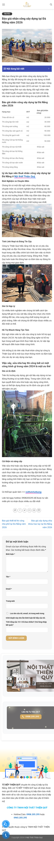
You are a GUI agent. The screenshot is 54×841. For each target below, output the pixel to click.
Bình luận (10, 554)
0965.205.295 (20, 817)
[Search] (51, 4)
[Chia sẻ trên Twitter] (24, 510)
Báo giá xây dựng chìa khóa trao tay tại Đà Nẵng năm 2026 (40, 524)
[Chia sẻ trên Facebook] (20, 510)
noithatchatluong (33, 492)
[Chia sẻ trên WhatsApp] (15, 510)
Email (9, 589)
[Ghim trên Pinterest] (34, 510)
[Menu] (3, 4)
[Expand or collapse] (48, 68)
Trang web (10, 601)
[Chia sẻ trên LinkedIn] (39, 510)
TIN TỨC (7, 14)
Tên (8, 577)
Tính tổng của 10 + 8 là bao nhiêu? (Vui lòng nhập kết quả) (26, 623)
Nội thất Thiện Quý (25, 176)
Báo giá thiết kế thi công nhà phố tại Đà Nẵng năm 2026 (14, 524)
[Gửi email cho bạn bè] (29, 510)
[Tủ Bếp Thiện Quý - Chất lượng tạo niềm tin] (27, 4)
